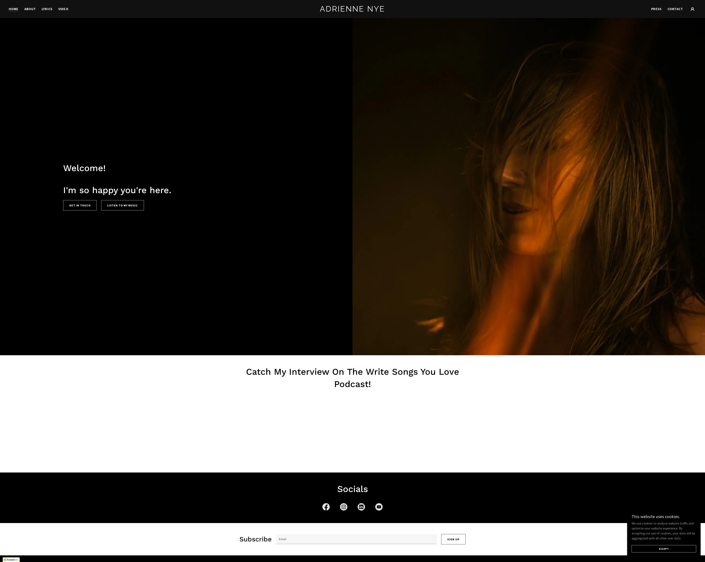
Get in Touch (80, 205)
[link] (352, 10)
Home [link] (14, 9)
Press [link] (656, 9)
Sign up (453, 539)
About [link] (30, 9)
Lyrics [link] (47, 9)
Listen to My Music (122, 205)
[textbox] (356, 539)
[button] (692, 9)
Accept (664, 548)
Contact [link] (675, 9)
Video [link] (63, 9)
